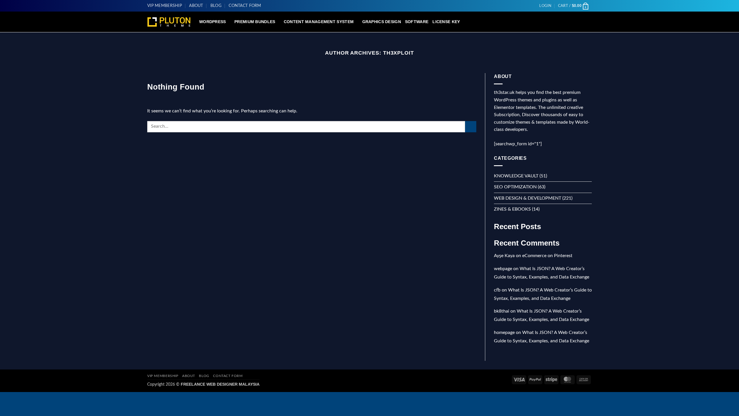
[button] (545, 5)
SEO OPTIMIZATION (515, 187)
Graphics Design (381, 21)
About (196, 5)
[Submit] (470, 126)
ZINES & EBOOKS (512, 209)
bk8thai (501, 311)
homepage (504, 332)
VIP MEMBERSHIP (164, 5)
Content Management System (319, 21)
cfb (497, 290)
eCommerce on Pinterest (547, 255)
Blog (215, 5)
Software (416, 21)
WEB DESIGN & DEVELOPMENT (527, 198)
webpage (503, 268)
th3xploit (398, 53)
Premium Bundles (254, 21)
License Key (446, 21)
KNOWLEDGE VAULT (516, 176)
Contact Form (245, 5)
